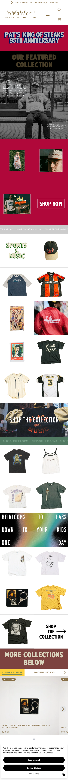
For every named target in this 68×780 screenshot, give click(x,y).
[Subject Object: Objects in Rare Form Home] (21, 14)
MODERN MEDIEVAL (45, 672)
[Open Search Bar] (59, 10)
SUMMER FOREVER (12, 672)
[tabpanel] (34, 705)
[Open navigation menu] (47, 14)
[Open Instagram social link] (34, 739)
